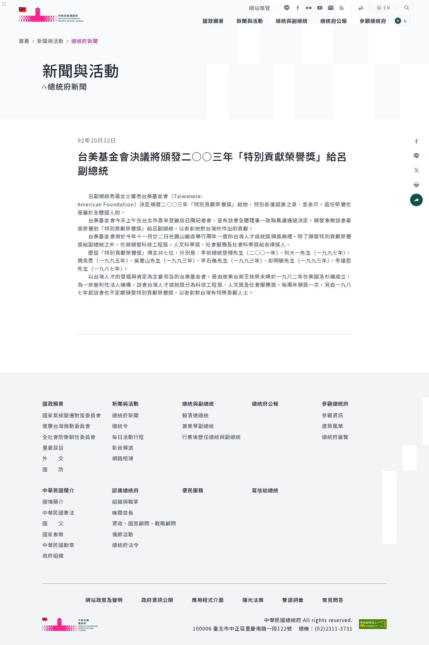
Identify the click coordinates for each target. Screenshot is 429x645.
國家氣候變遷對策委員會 (71, 415)
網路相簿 (122, 458)
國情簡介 (53, 501)
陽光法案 (253, 600)
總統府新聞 (125, 415)
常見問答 (333, 600)
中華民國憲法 (58, 512)
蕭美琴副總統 (198, 426)
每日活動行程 (128, 437)
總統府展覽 (335, 437)
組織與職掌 (125, 501)
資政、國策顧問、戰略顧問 (144, 523)
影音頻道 (122, 447)
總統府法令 (125, 545)
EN (386, 7)
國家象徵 (53, 534)
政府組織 (53, 555)
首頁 (24, 41)
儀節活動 (122, 534)
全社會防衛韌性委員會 (69, 437)
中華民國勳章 (58, 545)
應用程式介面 (208, 600)
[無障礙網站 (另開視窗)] (373, 624)
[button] (407, 8)
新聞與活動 (50, 41)
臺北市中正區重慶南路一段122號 (252, 628)
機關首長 (122, 512)
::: (4, 3)
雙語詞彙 (293, 600)
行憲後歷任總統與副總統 (211, 437)
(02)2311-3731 (334, 628)
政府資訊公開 (157, 600)
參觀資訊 (332, 415)
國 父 (53, 523)
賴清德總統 (195, 415)
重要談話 (53, 447)
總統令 (120, 426)
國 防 (53, 469)
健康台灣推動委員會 (66, 426)
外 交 (53, 458)
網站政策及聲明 (104, 600)
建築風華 (332, 426)
